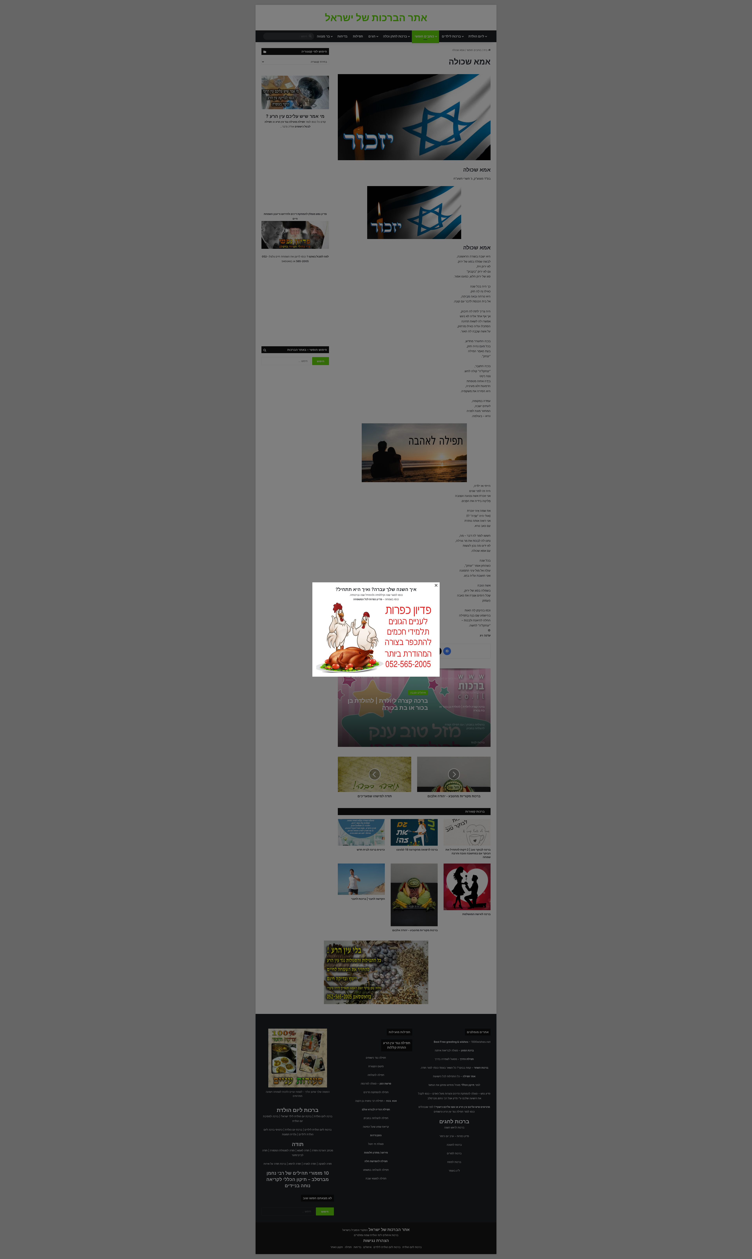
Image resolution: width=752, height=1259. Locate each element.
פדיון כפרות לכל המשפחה (367, 599)
